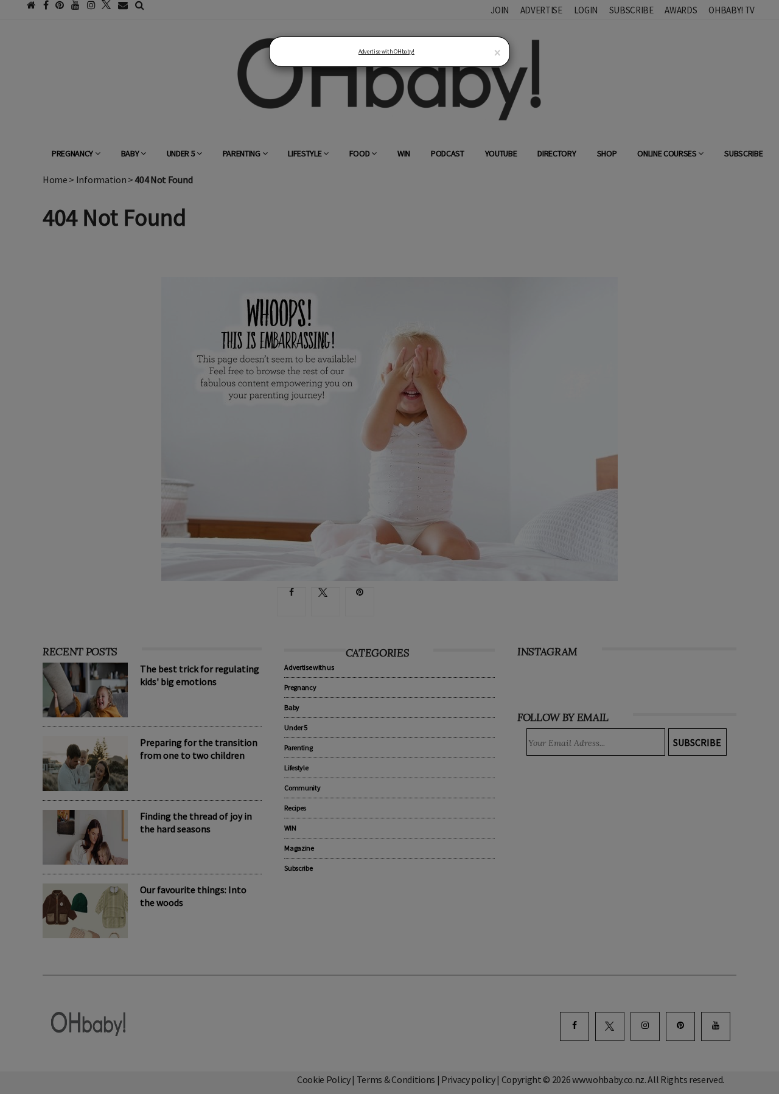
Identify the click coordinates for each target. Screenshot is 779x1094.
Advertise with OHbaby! (386, 51)
